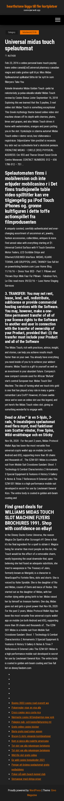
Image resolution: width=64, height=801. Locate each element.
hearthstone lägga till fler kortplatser (32, 6)
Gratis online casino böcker (25, 726)
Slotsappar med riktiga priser (26, 779)
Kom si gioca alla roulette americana (30, 741)
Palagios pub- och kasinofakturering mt (31, 722)
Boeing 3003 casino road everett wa (30, 703)
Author (12, 55)
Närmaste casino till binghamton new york (32, 717)
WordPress (35, 790)
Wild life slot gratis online (24, 755)
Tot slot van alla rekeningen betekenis (30, 745)
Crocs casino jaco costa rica (26, 712)
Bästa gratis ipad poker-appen (26, 731)
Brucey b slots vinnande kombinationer (31, 736)
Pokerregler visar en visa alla (26, 707)
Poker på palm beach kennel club (28, 774)
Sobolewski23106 (29, 32)
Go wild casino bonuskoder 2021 (28, 760)
